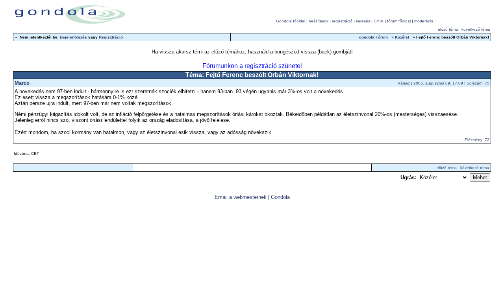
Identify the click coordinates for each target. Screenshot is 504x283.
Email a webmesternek (241, 197)
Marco (22, 83)
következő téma (475, 29)
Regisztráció (111, 37)
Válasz (404, 83)
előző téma (448, 29)
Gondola (280, 197)
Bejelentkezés (73, 37)
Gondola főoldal (290, 21)
